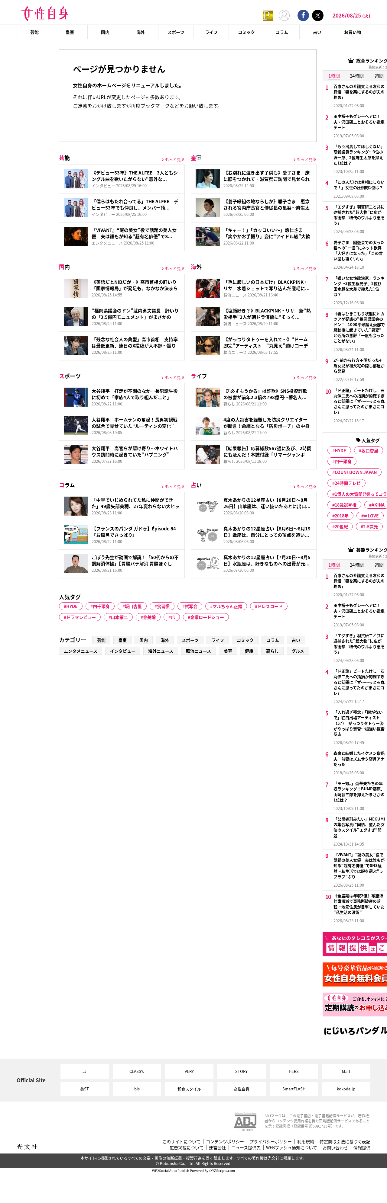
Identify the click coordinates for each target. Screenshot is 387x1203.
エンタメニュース (80, 651)
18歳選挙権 (345, 505)
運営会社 (217, 1147)
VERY (189, 1071)
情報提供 (361, 1147)
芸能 (34, 32)
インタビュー (122, 651)
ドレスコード (270, 606)
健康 (249, 651)
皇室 (70, 32)
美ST (84, 1089)
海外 (140, 32)
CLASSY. (136, 1071)
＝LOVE (371, 516)
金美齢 (149, 617)
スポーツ (175, 32)
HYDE (72, 606)
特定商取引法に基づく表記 (345, 1141)
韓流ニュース (198, 651)
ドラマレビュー (81, 617)
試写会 (191, 606)
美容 (228, 651)
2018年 (342, 516)
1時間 (334, 75)
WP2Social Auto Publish (170, 1170)
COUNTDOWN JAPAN (356, 472)
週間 (379, 565)
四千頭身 (101, 606)
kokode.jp (346, 1089)
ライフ (211, 32)
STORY (241, 1071)
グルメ (297, 651)
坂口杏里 (133, 606)
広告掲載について (186, 1147)
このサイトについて (181, 1141)
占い (317, 32)
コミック (246, 32)
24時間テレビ (348, 483)
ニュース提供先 (246, 1147)
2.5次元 (370, 526)
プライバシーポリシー (270, 1141)
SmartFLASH (293, 1089)
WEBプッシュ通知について (291, 1147)
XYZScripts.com (222, 1170)
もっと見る (175, 159)
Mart (346, 1071)
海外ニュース (160, 651)
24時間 (357, 565)
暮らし (272, 651)
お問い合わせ (335, 1147)
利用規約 (305, 1141)
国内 (105, 32)
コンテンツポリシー (225, 1141)
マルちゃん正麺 (227, 606)
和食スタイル (189, 1089)
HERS (294, 1071)
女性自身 (241, 1089)
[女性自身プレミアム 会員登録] (268, 15)
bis (137, 1089)
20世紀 (341, 526)
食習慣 (163, 606)
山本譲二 (119, 617)
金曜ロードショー (207, 617)
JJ (84, 1071)
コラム (281, 32)
